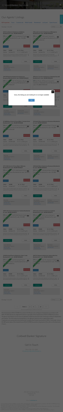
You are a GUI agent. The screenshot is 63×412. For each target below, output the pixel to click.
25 (40, 306)
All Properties (6, 22)
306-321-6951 (37, 158)
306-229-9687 (7, 247)
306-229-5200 (37, 247)
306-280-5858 (37, 113)
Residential (37, 22)
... (36, 306)
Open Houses (53, 22)
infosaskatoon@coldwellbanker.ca (31, 351)
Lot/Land (45, 22)
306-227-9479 (37, 68)
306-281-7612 (7, 68)
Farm (12, 22)
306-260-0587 (51, 247)
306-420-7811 (7, 158)
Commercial (19, 22)
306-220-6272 (51, 68)
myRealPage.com (33, 400)
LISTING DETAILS (7, 61)
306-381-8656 (51, 158)
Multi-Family (28, 22)
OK (31, 100)
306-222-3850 (7, 292)
